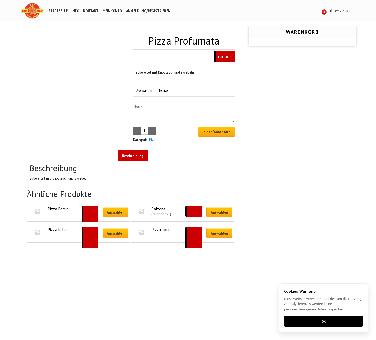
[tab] (133, 155)
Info (75, 10)
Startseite (58, 10)
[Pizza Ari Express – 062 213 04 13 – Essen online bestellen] (32, 11)
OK (323, 321)
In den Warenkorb (216, 131)
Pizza (153, 139)
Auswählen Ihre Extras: (152, 90)
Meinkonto (112, 10)
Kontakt (90, 10)
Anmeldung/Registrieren (148, 10)
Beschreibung (133, 155)
